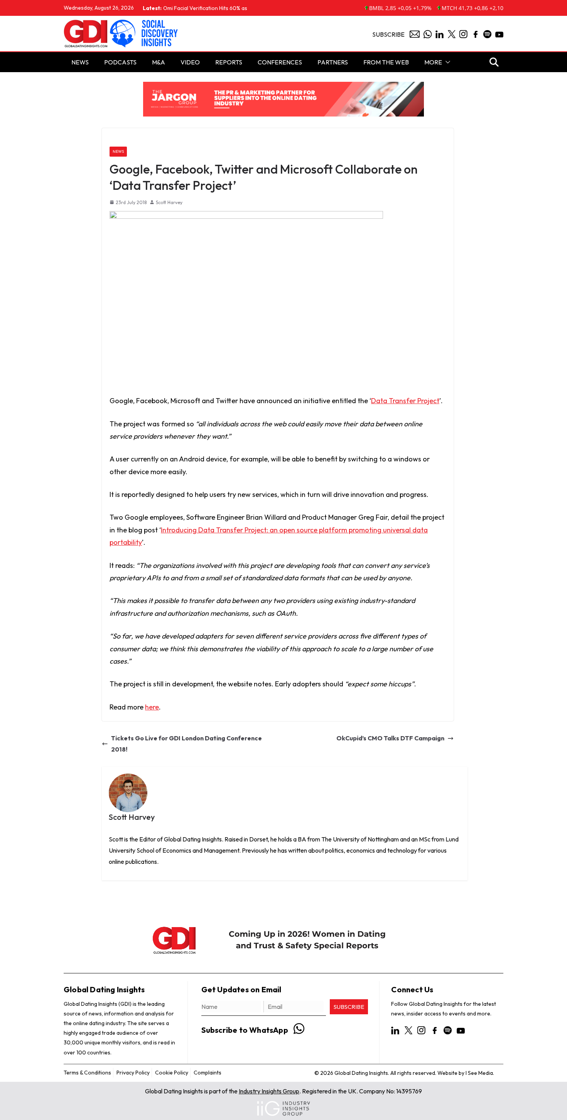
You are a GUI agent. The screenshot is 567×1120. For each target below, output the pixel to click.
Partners (332, 62)
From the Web (386, 62)
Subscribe (388, 34)
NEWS (80, 62)
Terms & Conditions (87, 1072)
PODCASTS (120, 62)
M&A (158, 62)
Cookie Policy (171, 1072)
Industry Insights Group (269, 1091)
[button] (446, 62)
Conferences (280, 62)
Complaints (207, 1072)
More (433, 62)
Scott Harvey (169, 202)
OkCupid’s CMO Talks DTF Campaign (390, 738)
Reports (228, 62)
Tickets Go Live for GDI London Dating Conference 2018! (186, 743)
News (118, 151)
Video (190, 62)
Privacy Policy (133, 1072)
